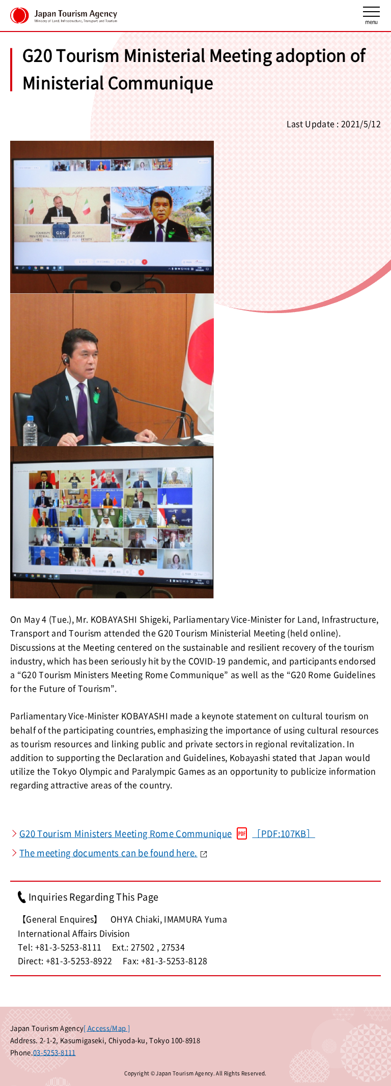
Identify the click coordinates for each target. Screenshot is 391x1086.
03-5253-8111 (54, 1052)
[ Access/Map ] (106, 1028)
